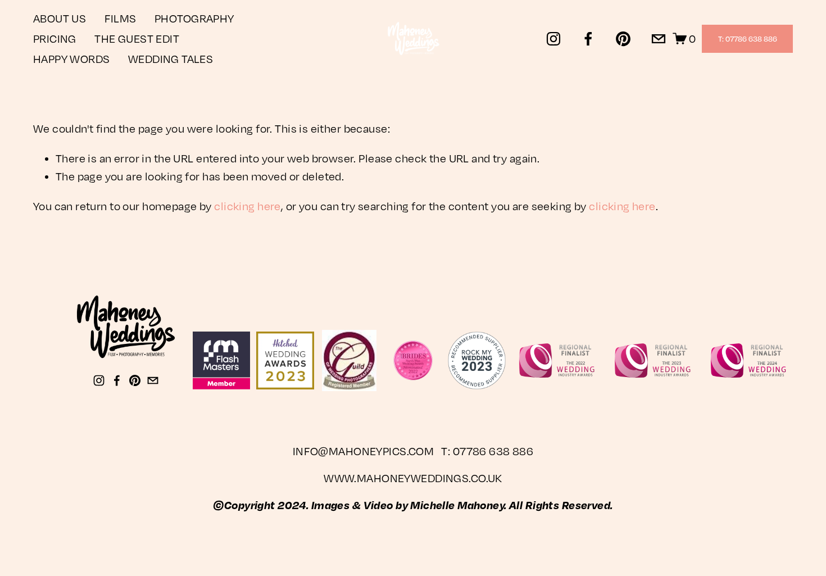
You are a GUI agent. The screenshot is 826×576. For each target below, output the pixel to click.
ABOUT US (59, 18)
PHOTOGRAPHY (194, 18)
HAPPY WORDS (71, 58)
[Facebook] (588, 38)
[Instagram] (553, 38)
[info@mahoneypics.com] (658, 38)
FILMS (121, 18)
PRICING (54, 38)
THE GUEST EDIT (136, 38)
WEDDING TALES (171, 58)
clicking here (247, 205)
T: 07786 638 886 (747, 38)
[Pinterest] (623, 38)
